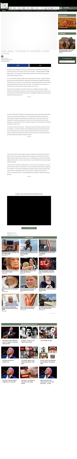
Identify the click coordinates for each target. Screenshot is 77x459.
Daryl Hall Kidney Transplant (39, 10)
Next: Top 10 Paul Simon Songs (29, 228)
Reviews (23, 8)
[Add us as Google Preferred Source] (45, 8)
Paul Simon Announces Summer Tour (8, 361)
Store (19, 8)
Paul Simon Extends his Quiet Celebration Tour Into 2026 (9, 381)
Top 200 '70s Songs (63, 27)
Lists (37, 8)
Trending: (4, 10)
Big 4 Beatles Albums (63, 10)
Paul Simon (9, 69)
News (15, 8)
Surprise (48, 160)
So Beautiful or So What (35, 93)
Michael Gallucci (5, 58)
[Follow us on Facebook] (54, 8)
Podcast (32, 8)
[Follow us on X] (57, 8)
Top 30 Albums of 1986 (46, 340)
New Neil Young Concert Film (26, 10)
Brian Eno (41, 160)
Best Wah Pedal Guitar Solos (13, 10)
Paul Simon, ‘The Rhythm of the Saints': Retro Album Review (28, 382)
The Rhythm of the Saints (43, 80)
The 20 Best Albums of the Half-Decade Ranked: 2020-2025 (28, 362)
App (28, 8)
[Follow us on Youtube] (51, 8)
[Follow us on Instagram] (48, 8)
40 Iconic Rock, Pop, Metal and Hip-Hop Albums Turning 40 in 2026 (48, 362)
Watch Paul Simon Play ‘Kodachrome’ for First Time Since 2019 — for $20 (47, 382)
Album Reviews (15, 235)
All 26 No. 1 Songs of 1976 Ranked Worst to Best (28, 341)
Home (10, 8)
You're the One (23, 93)
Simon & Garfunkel (36, 69)
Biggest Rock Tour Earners (52, 10)
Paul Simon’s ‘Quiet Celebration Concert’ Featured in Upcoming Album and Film (10, 342)
